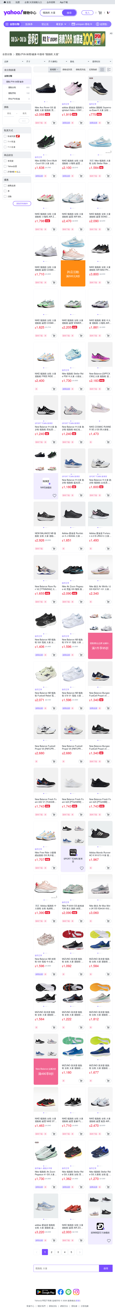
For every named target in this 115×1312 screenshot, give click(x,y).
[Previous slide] (36, 88)
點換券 (29, 24)
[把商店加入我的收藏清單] (54, 495)
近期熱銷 (93, 69)
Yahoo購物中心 (20, 12)
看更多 (59, 24)
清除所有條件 (22, 203)
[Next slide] (56, 88)
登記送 (45, 24)
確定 (24, 120)
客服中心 (30, 1305)
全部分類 (8, 75)
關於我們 (42, 1305)
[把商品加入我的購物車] (54, 123)
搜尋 (106, 1268)
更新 (78, 1300)
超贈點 (103, 24)
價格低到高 (67, 69)
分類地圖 (84, 1305)
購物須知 (53, 1305)
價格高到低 (81, 69)
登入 (87, 12)
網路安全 (64, 1305)
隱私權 (74, 1305)
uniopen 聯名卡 (84, 24)
